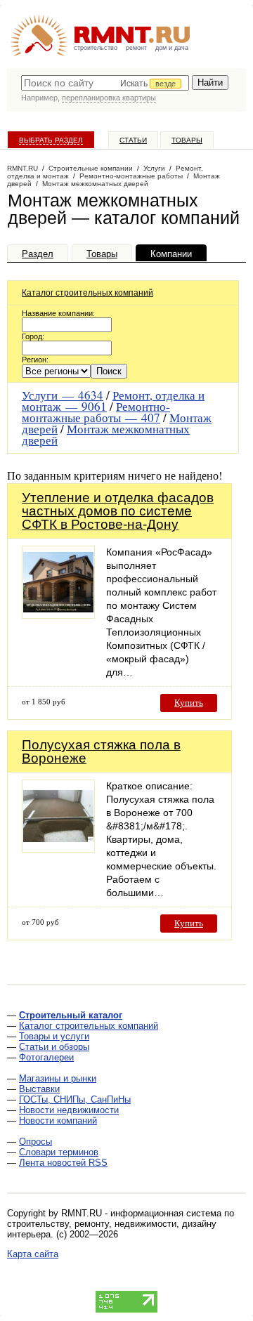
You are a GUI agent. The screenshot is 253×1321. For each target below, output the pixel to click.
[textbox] (105, 83)
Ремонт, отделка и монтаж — (113, 400)
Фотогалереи (46, 1057)
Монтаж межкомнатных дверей (106, 434)
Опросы (35, 1141)
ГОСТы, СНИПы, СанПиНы (75, 1099)
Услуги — (62, 395)
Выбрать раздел (51, 140)
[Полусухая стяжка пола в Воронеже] (58, 848)
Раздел (37, 254)
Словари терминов (58, 1152)
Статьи (133, 140)
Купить (188, 702)
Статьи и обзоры (54, 1046)
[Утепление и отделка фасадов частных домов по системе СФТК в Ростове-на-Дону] (58, 615)
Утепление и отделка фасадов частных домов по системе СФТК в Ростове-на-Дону (118, 511)
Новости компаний (58, 1120)
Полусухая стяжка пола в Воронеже (101, 751)
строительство (95, 47)
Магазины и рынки (57, 1078)
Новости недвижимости (69, 1110)
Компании (171, 254)
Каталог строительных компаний (87, 293)
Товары (186, 140)
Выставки (39, 1089)
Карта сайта (32, 1254)
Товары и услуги (54, 1036)
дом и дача (171, 47)
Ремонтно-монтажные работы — (96, 412)
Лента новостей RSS (63, 1162)
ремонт (136, 47)
